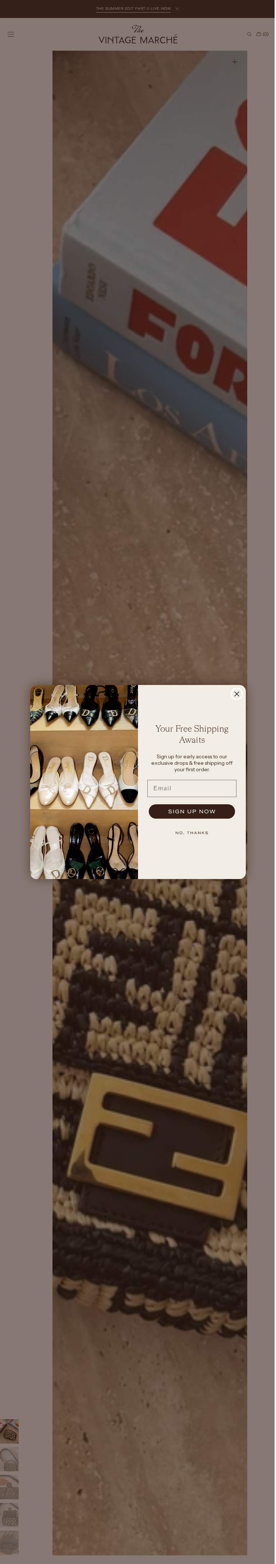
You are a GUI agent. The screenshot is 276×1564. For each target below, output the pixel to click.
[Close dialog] (234, 694)
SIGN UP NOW (189, 811)
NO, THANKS (189, 833)
